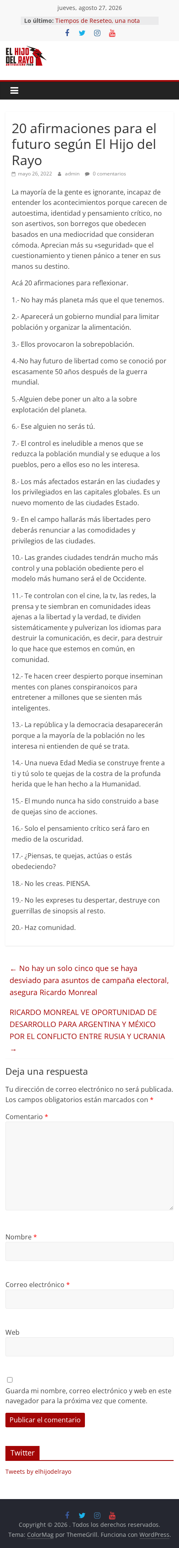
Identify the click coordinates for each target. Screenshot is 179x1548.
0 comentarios (109, 173)
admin (73, 173)
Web (12, 1332)
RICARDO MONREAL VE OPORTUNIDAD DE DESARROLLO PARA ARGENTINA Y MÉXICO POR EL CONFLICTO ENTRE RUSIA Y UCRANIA (87, 1030)
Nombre (21, 1236)
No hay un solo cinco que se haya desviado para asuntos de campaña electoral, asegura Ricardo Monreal (89, 980)
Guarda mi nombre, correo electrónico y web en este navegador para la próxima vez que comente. (88, 1395)
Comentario (26, 1116)
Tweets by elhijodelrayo (38, 1471)
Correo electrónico (37, 1284)
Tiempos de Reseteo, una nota (97, 20)
